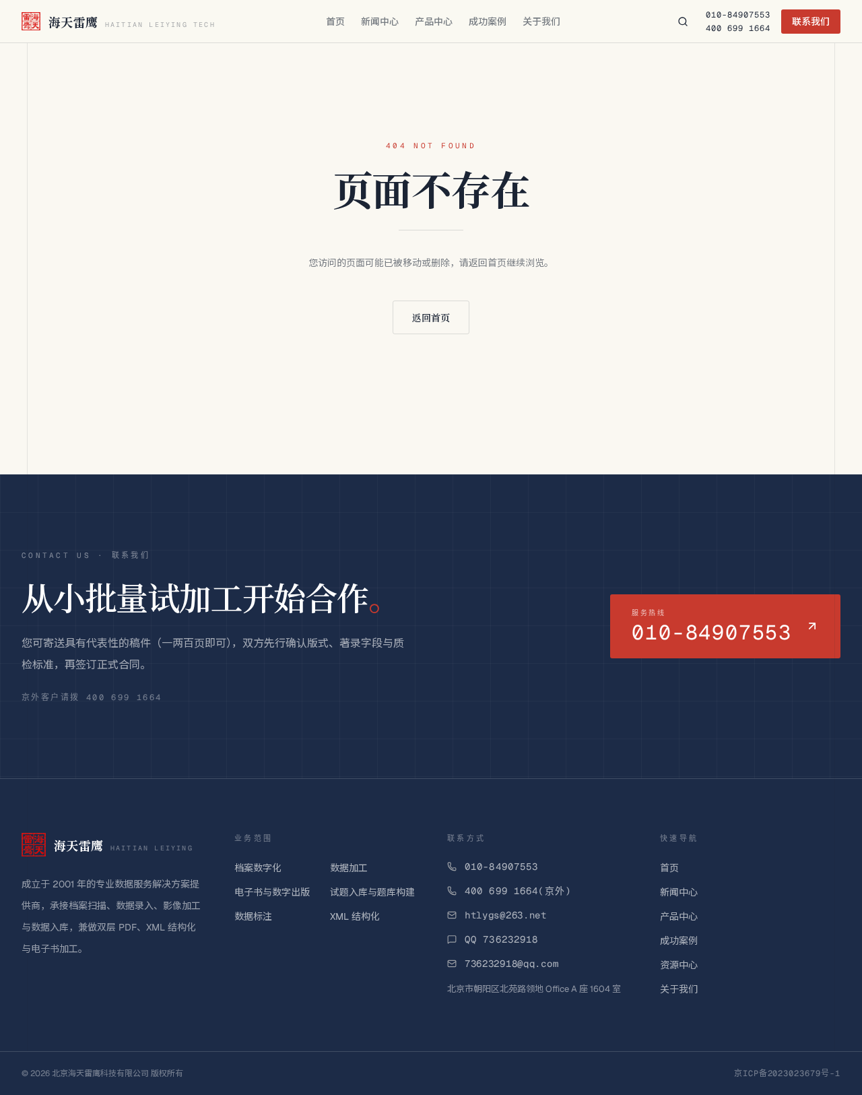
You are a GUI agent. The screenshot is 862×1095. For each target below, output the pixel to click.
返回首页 (431, 317)
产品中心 (434, 21)
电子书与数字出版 (272, 892)
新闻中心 (380, 21)
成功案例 (487, 21)
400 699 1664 (738, 28)
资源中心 (679, 965)
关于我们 (541, 21)
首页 (335, 21)
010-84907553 (738, 14)
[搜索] (683, 21)
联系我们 (811, 21)
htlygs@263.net (506, 915)
